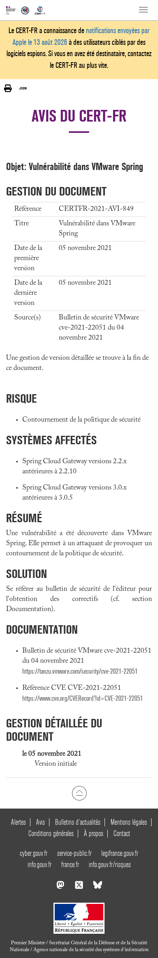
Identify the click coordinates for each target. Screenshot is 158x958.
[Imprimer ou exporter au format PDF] (8, 88)
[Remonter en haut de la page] (79, 793)
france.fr (70, 864)
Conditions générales (51, 833)
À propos (93, 833)
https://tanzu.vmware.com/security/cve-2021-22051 (80, 671)
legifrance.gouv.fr (119, 853)
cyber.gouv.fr (33, 853)
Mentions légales (129, 822)
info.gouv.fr (39, 864)
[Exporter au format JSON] (23, 88)
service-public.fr (74, 853)
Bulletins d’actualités (77, 822)
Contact (121, 833)
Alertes (18, 822)
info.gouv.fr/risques (110, 864)
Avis (40, 822)
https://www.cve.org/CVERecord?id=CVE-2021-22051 (82, 698)
